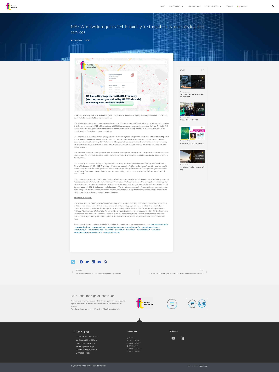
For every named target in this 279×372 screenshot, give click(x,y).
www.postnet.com (98, 227)
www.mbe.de (130, 230)
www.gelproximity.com (112, 232)
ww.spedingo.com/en (132, 227)
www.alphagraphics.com (150, 227)
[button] (273, 6)
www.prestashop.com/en (159, 224)
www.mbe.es (119, 230)
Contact (229, 6)
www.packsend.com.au (115, 227)
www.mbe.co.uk (96, 232)
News (87, 40)
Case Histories (194, 6)
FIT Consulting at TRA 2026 (188, 120)
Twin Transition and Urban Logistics (191, 143)
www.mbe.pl (156, 230)
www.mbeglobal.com (82, 227)
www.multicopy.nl (80, 230)
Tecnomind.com (203, 366)
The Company (174, 6)
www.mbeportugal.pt (81, 232)
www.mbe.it (109, 230)
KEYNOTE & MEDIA (212, 6)
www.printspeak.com (95, 230)
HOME (162, 6)
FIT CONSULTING (87, 366)
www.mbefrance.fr (143, 230)
